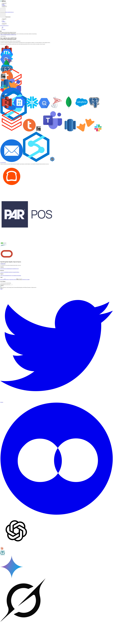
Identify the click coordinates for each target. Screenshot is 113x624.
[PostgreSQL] (94, 108)
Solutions (3, 3)
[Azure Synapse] (36, 161)
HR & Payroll (17, 268)
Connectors (3, 5)
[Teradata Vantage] (29, 131)
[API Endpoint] (52, 161)
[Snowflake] (32, 108)
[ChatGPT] (16, 546)
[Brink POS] (26, 240)
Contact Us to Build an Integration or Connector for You (8, 34)
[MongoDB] (69, 108)
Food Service (5, 268)
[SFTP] (38, 131)
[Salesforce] (81, 108)
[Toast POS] (11, 187)
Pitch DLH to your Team (11, 275)
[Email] (11, 161)
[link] (3, 29)
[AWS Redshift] (70, 131)
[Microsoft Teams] (52, 131)
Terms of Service (14, 279)
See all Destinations (3, 162)
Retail (8, 268)
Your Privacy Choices (8, 279)
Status (20, 275)
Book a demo (2, 25)
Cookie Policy (24, 279)
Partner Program (17, 275)
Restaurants (2, 268)
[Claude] (2, 549)
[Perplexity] (2, 555)
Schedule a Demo (3, 263)
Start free (5, 25)
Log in (7, 25)
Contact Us (1, 275)
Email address (2, 284)
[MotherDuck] (85, 131)
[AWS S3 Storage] (6, 108)
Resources (3, 6)
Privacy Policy (2, 279)
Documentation (5, 275)
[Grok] (23, 623)
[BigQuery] (44, 108)
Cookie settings (20, 279)
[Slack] (98, 131)
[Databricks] (11, 131)
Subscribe (2, 285)
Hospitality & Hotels (12, 268)
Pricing (3, 4)
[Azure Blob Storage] (19, 108)
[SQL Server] (56, 108)
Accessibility (28, 279)
